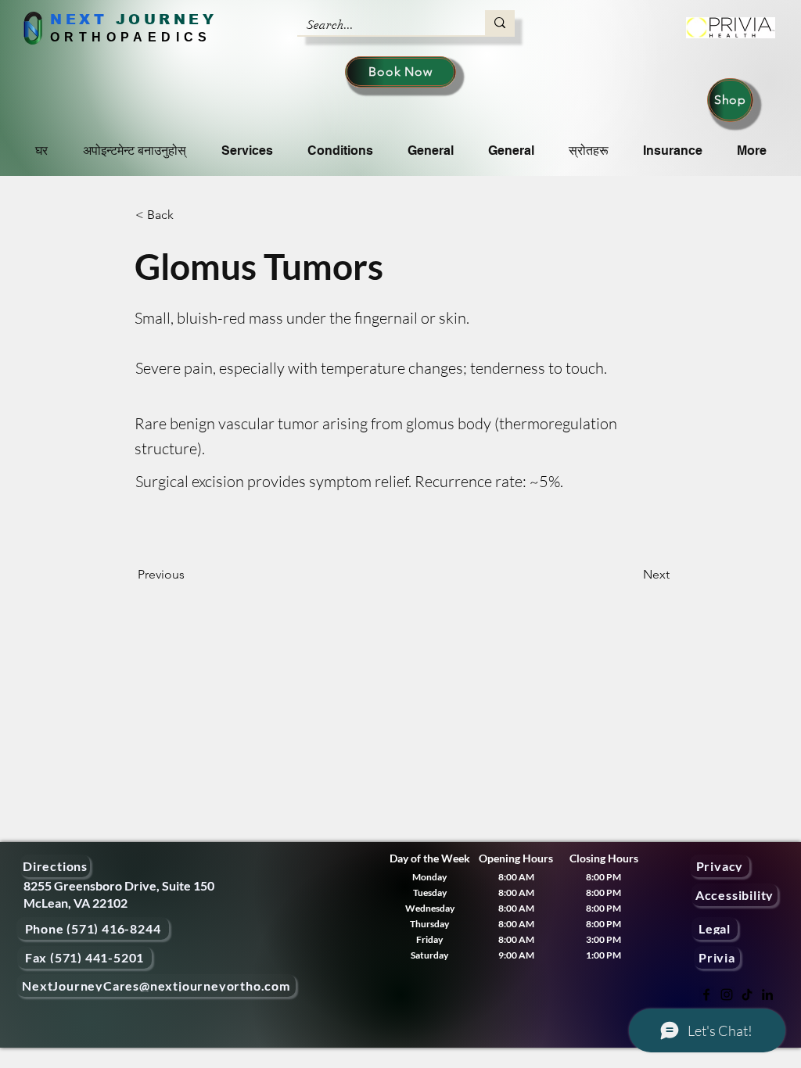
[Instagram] (727, 994)
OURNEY (172, 19)
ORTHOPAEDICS (131, 37)
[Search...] (500, 22)
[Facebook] (706, 994)
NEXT (78, 19)
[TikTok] (747, 994)
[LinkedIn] (767, 994)
